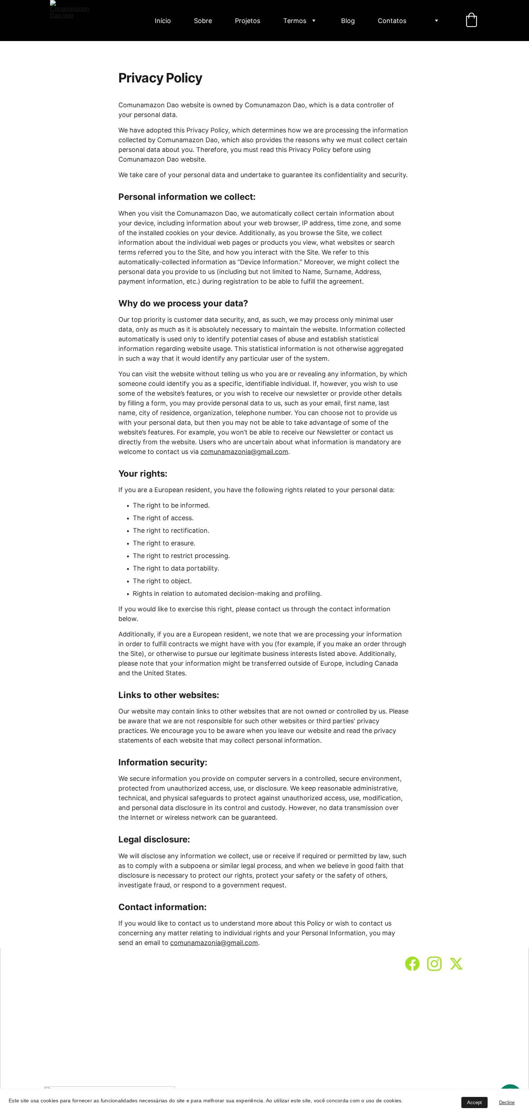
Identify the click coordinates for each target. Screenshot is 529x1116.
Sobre (203, 20)
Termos (294, 20)
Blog (348, 20)
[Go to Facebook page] (416, 964)
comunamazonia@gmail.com (244, 451)
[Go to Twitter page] (456, 964)
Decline (507, 1102)
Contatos (392, 20)
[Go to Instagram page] (438, 964)
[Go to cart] (471, 20)
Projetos (247, 20)
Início (163, 20)
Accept (474, 1102)
